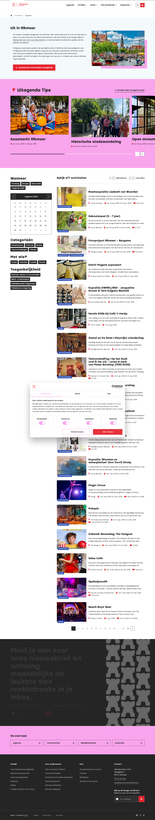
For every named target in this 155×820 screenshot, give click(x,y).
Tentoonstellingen (19, 249)
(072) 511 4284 (120, 779)
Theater (33, 249)
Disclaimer (59, 815)
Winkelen (14, 781)
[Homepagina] (11, 15)
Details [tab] (77, 393)
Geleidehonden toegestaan (23, 283)
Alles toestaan (107, 432)
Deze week (36, 183)
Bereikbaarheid (88, 743)
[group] (39, 122)
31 (20, 230)
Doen (92, 9)
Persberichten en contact (90, 769)
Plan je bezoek (108, 9)
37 (123, 628)
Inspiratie (124, 9)
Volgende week (18, 188)
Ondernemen (45, 2)
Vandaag (15, 183)
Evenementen (17, 245)
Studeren (60, 2)
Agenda (70, 9)
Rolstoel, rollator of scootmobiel (25, 275)
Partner (42, 262)
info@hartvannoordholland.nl (126, 782)
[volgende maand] (48, 196)
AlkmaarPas (121, 178)
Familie (33, 262)
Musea (13, 785)
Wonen (30, 2)
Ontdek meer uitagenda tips (130, 90)
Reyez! (26, 815)
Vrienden (23, 262)
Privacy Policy (47, 815)
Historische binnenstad (19, 773)
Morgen (25, 183)
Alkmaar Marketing (53, 785)
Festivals (30, 245)
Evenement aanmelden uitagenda (36, 67)
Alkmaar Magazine (52, 789)
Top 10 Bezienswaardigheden (22, 769)
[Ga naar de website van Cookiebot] (113, 386)
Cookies (35, 815)
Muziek (39, 245)
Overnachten (53, 743)
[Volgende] (132, 628)
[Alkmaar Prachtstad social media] (137, 815)
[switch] (66, 423)
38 (128, 628)
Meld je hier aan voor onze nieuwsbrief (28, 40)
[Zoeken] (138, 9)
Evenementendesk (53, 773)
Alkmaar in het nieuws (89, 781)
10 (114, 628)
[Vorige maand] (14, 196)
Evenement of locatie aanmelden (59, 777)
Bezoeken (17, 2)
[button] (139, 2)
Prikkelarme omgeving (21, 288)
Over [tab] (109, 393)
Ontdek (81, 9)
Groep (14, 262)
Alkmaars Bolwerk (52, 781)
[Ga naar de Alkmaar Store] (142, 9)
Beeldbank (84, 777)
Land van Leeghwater (19, 777)
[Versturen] (48, 714)
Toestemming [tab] (46, 393)
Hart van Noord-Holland (55, 769)
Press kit (83, 773)
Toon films (140, 178)
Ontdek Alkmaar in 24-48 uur (22, 789)
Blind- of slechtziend (20, 279)
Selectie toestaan (77, 432)
